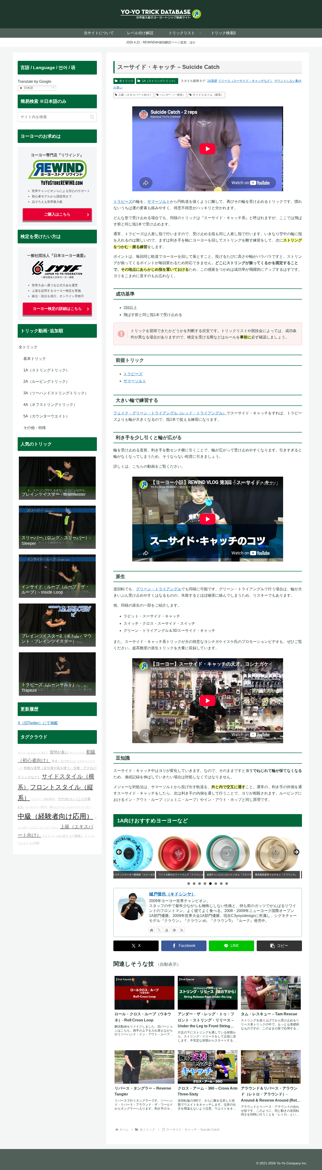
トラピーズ (122, 202)
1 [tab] (188, 883)
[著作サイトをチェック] (152, 930)
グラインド (48, 835)
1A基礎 (212, 81)
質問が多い (59, 752)
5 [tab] (210, 883)
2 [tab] (194, 883)
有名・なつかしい (64, 761)
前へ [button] (119, 852)
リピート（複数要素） (44, 799)
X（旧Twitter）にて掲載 (38, 723)
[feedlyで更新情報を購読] (174, 930)
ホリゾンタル (77, 752)
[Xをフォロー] (159, 930)
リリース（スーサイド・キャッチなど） (245, 81)
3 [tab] (199, 883)
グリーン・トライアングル (158, 589)
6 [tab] (216, 883)
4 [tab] (205, 883)
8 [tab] (226, 883)
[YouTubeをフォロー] (167, 930)
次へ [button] (296, 852)
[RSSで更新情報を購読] (182, 930)
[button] (279, 946)
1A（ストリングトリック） (159, 81)
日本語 (28, 87)
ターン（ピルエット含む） (33, 752)
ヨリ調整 (34, 842)
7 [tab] (221, 883)
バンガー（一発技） (172, 94)
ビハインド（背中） (37, 806)
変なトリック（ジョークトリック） (70, 806)
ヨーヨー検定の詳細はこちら (57, 309)
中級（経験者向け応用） (55, 816)
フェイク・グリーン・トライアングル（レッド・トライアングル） (170, 413)
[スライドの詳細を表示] (137, 854)
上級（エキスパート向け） (135, 94)
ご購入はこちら (57, 214)
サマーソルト (158, 202)
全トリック (126, 81)
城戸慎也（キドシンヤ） (172, 894)
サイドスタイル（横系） (208, 94)
